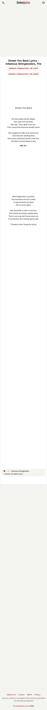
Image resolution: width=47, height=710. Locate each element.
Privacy (37, 695)
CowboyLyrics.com (22, 706)
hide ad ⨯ (23, 146)
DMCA (29, 695)
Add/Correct (11, 695)
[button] (3, 3)
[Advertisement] (23, 30)
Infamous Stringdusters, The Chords (23, 74)
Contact (21, 695)
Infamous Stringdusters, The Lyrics (23, 68)
